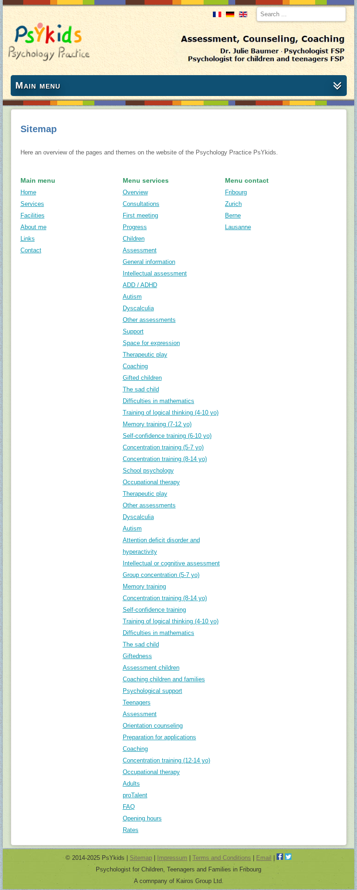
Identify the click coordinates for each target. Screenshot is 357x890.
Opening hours (142, 818)
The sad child (141, 389)
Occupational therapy (151, 482)
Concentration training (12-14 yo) (166, 760)
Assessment (140, 250)
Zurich (233, 203)
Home (28, 192)
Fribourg (236, 192)
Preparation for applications (159, 737)
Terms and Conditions (221, 857)
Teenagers (137, 702)
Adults (131, 783)
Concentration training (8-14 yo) (165, 458)
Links (27, 238)
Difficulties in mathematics (158, 400)
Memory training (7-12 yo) (157, 424)
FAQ (129, 806)
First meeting (140, 215)
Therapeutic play (145, 354)
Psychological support (152, 690)
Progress (135, 227)
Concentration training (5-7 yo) (163, 447)
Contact (30, 250)
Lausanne (238, 227)
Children (134, 238)
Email (263, 857)
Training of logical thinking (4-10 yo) (170, 412)
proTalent (135, 795)
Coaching (135, 366)
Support (133, 331)
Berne (233, 215)
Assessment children (151, 667)
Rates (131, 829)
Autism (132, 296)
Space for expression (151, 342)
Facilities (32, 215)
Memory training (144, 586)
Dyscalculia (138, 308)
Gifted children (142, 377)
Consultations (141, 203)
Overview (135, 192)
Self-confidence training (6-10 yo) (167, 435)
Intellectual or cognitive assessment (171, 563)
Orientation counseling (153, 725)
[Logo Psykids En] (48, 59)
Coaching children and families (164, 679)
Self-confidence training (154, 609)
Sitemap (141, 857)
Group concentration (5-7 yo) (161, 574)
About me (33, 227)
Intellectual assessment (155, 273)
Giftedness (137, 656)
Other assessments (149, 319)
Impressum (172, 857)
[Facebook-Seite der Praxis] (280, 857)
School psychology (148, 470)
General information (149, 261)
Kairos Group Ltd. (200, 880)
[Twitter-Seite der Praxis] (288, 857)
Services (32, 203)
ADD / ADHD (140, 285)
